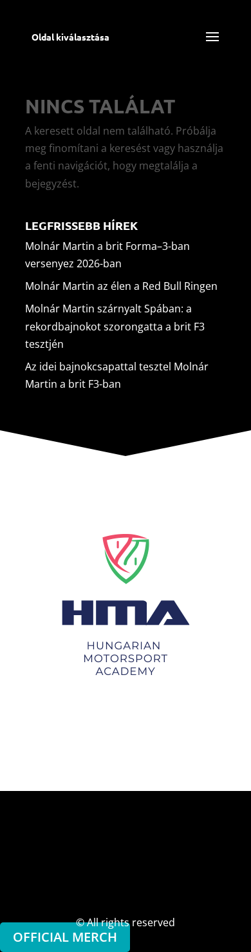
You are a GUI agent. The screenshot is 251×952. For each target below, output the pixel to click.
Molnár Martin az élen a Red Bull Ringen (121, 286)
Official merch (65, 937)
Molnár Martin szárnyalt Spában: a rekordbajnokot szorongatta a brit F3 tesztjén (115, 325)
